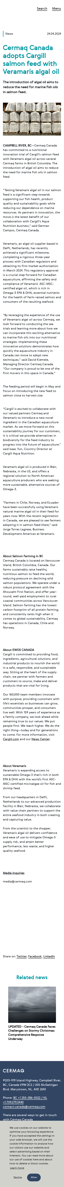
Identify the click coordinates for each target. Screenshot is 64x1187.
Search (42, 8)
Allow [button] (34, 1177)
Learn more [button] (17, 1168)
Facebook (35, 956)
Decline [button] (18, 1177)
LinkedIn (49, 956)
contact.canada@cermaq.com (24, 1106)
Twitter (22, 956)
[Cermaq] (15, 9)
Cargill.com (11, 739)
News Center (41, 739)
